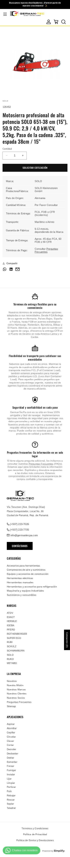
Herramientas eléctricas (20, 578)
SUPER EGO (14, 638)
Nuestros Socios (16, 697)
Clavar (10, 741)
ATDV (10, 612)
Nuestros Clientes (16, 693)
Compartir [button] (12, 263)
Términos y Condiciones (35, 828)
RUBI (10, 642)
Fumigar (11, 770)
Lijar (9, 778)
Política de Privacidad (35, 834)
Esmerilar (12, 762)
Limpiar (11, 783)
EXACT (11, 617)
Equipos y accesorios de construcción (27, 574)
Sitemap (11, 706)
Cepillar (11, 732)
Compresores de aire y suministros (26, 569)
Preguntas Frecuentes (46, 250)
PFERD (11, 629)
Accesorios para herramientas (23, 565)
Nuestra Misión (15, 685)
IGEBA (10, 625)
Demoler (11, 749)
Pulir (9, 791)
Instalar (11, 774)
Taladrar (11, 808)
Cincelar (11, 736)
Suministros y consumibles (21, 595)
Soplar (10, 803)
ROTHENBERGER (17, 633)
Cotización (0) (67, 640)
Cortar (10, 745)
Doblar (10, 757)
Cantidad (7, 149)
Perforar (11, 787)
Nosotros (12, 681)
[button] (5, 14)
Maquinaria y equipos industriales (25, 590)
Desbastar (12, 753)
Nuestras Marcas (16, 689)
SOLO (10, 654)
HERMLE (12, 621)
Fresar (10, 766)
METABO (12, 663)
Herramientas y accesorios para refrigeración (32, 586)
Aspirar (11, 724)
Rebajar (11, 795)
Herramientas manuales (20, 582)
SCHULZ (11, 646)
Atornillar (12, 728)
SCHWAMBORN (15, 650)
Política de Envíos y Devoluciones (35, 840)
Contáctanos (20, 546)
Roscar (11, 799)
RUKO (10, 659)
